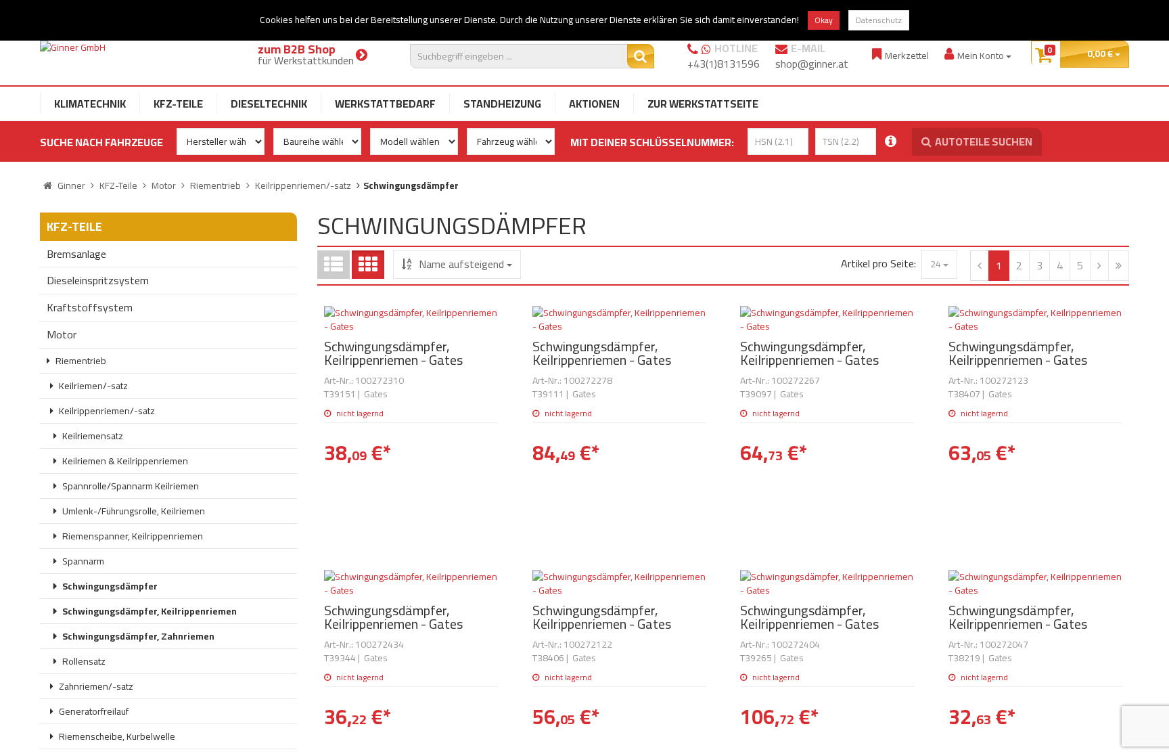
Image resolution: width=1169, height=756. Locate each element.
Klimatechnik (90, 103)
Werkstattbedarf (385, 103)
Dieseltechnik (269, 103)
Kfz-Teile (178, 103)
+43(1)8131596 (723, 63)
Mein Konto (981, 55)
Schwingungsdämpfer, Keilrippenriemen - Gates (393, 353)
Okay (824, 20)
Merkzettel (907, 55)
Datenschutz (879, 20)
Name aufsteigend (461, 264)
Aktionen (594, 103)
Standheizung (502, 103)
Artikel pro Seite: (878, 263)
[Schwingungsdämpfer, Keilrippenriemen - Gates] (411, 319)
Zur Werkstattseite (702, 103)
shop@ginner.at (811, 63)
